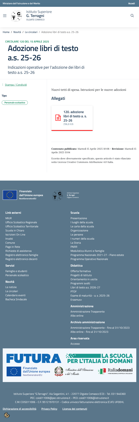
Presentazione (79, 218)
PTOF (74, 291)
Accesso (75, 344)
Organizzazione (79, 230)
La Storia (76, 243)
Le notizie (11, 287)
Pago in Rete (12, 247)
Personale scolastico (17, 275)
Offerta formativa (81, 271)
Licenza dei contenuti (74, 409)
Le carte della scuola (82, 226)
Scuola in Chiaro (14, 230)
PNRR (74, 247)
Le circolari (31, 32)
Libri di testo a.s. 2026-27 (85, 287)
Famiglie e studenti (16, 271)
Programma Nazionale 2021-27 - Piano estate (97, 255)
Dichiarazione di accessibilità (19, 409)
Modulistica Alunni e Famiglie (87, 251)
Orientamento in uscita (84, 279)
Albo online (77, 316)
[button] (69, 367)
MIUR (8, 218)
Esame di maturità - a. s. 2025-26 (90, 295)
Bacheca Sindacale (16, 299)
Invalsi (9, 239)
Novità (17, 32)
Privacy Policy (49, 409)
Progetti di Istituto (81, 275)
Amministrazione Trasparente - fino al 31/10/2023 (100, 328)
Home (6, 32)
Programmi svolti (80, 283)
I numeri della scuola (82, 239)
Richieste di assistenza (18, 251)
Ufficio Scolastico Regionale (21, 222)
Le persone (77, 234)
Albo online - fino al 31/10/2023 (89, 332)
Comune (10, 243)
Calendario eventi (15, 295)
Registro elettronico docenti (21, 259)
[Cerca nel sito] (132, 16)
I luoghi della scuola (82, 222)
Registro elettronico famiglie (21, 255)
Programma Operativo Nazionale (89, 259)
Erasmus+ (76, 300)
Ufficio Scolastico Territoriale (21, 226)
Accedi (131, 3)
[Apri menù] (5, 16)
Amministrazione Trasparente (88, 311)
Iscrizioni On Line (15, 234)
